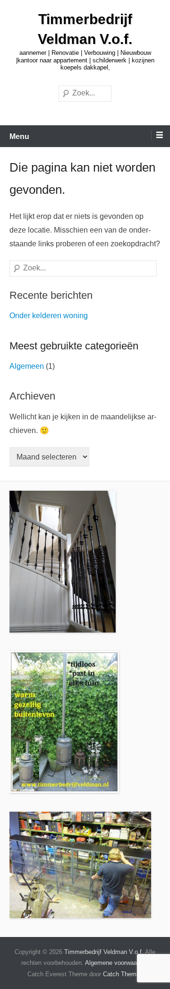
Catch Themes (123, 974)
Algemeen (26, 366)
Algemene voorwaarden (117, 962)
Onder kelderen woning (48, 316)
